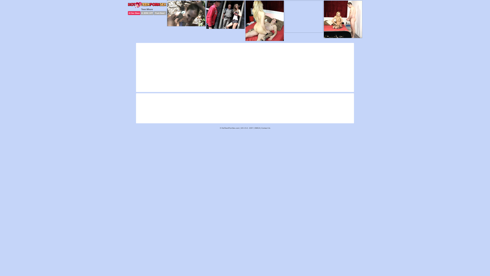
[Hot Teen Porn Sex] (147, 5)
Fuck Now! (160, 13)
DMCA (257, 128)
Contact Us (265, 128)
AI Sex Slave (134, 13)
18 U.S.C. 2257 (247, 128)
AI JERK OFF (147, 13)
